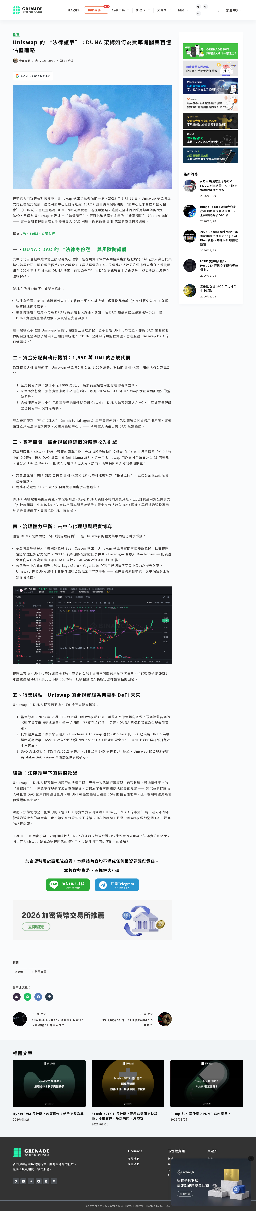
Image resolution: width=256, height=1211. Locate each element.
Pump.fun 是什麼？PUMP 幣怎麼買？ (200, 1113)
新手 (171, 1158)
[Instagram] (198, 6)
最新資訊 (74, 10)
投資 (16, 34)
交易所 (162, 10)
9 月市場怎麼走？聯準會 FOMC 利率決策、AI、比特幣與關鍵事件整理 (218, 185)
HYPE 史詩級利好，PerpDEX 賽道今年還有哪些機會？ (219, 265)
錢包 (171, 1164)
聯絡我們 (133, 1164)
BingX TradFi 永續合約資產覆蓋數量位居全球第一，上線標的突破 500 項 (218, 211)
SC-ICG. (165, 1205)
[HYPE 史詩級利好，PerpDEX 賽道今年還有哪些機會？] (189, 265)
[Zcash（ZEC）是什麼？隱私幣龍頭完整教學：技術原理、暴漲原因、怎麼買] (128, 1083)
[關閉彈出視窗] (251, 1158)
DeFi (20, 971)
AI (169, 1175)
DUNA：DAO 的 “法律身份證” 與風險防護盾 (75, 249)
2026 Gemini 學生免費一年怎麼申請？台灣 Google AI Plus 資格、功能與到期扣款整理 (219, 238)
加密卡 (141, 10)
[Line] (27, 997)
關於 (181, 10)
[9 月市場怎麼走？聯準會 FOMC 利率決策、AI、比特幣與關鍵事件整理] (189, 185)
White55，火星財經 (39, 233)
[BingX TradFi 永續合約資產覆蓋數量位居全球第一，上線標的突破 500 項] (189, 211)
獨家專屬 (94, 10)
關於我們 (133, 1158)
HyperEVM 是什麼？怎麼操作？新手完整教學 (48, 1113)
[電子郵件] (17, 997)
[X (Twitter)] (23, 1181)
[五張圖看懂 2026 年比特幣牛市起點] (189, 290)
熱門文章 (39, 971)
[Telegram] (198, 13)
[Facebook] (205, 6)
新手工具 (118, 10)
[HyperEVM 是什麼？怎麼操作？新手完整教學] (49, 1083)
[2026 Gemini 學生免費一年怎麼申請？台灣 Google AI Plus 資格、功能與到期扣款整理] (189, 236)
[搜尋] (217, 10)
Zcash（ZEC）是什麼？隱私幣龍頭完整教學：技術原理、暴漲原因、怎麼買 (125, 1116)
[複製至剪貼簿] (49, 997)
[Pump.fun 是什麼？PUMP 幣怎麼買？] (206, 1083)
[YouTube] (39, 1181)
